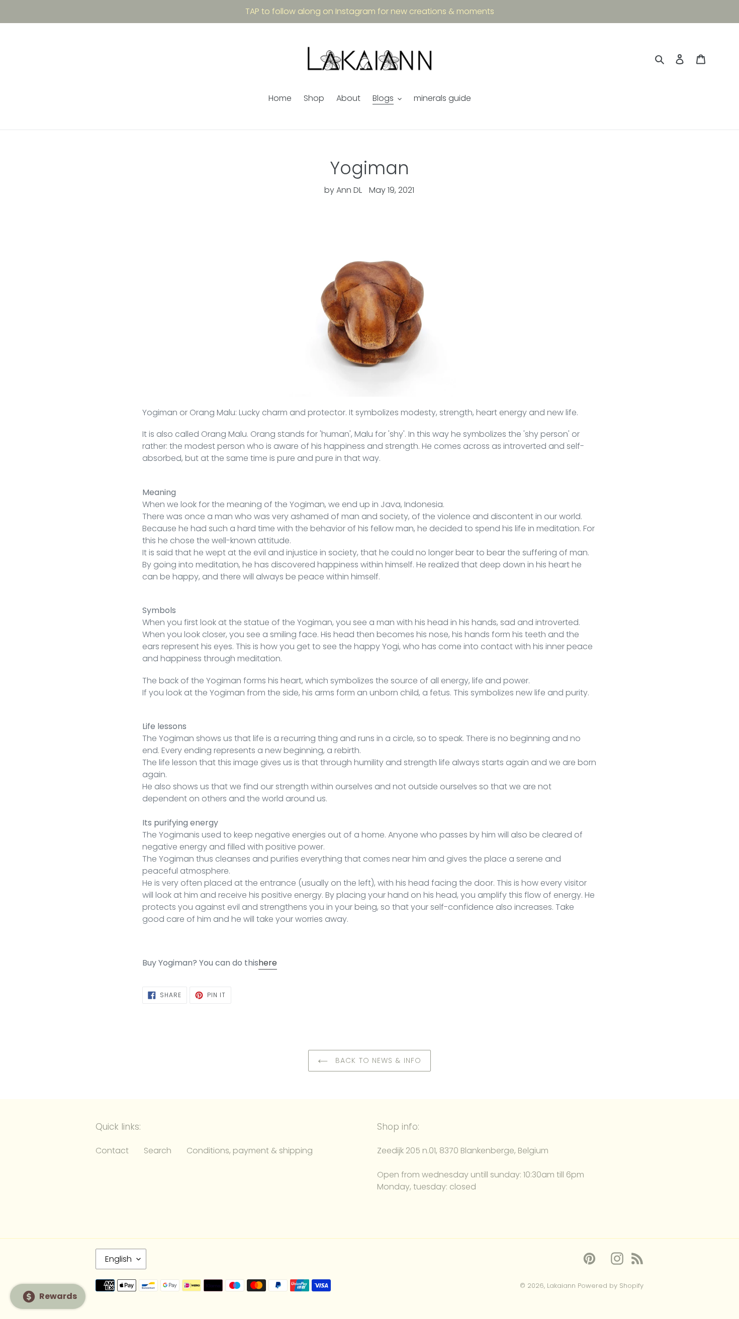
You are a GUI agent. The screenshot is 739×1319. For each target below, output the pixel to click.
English (118, 1259)
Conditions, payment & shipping (250, 1150)
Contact (112, 1150)
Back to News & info (377, 1060)
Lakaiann (561, 1285)
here (267, 963)
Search (157, 1150)
